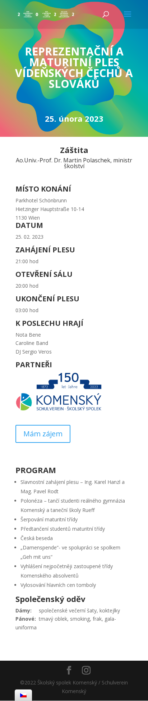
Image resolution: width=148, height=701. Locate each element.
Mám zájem (43, 434)
